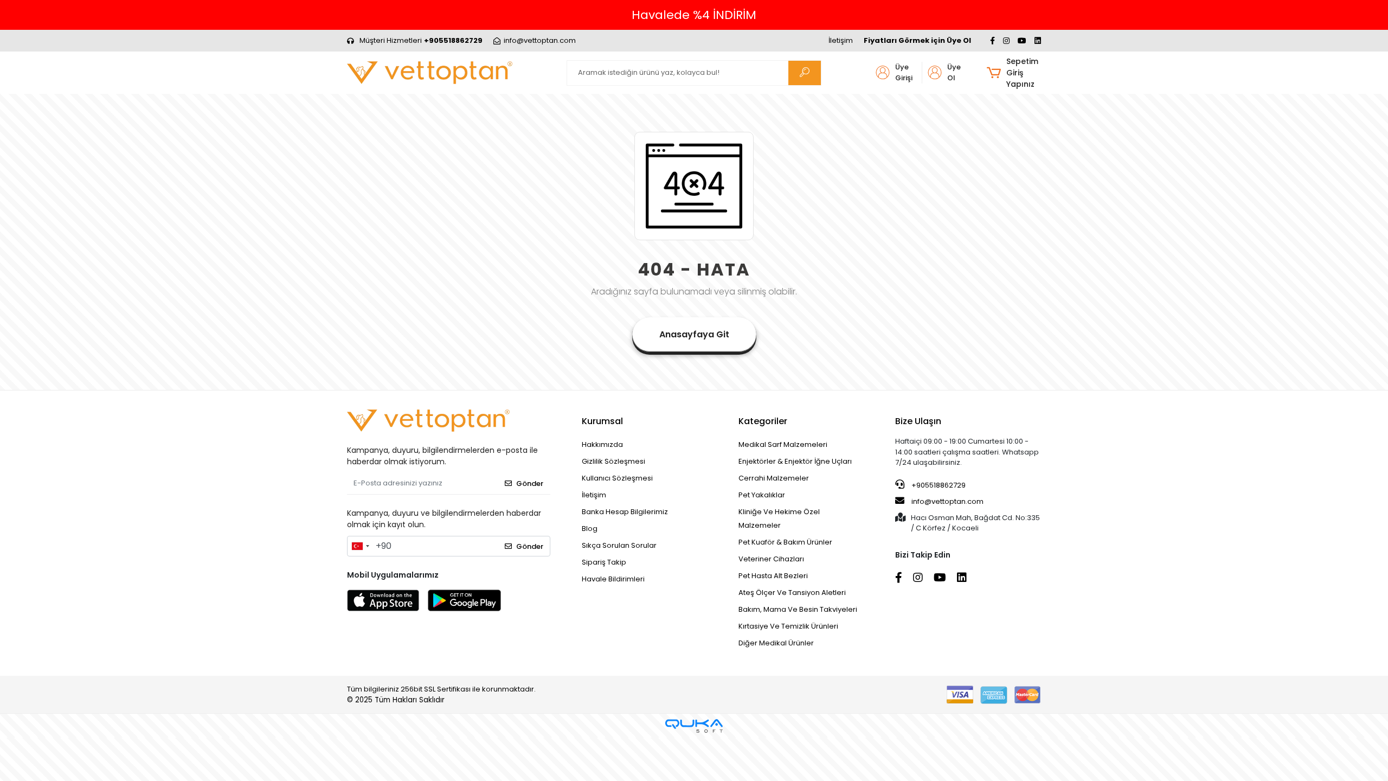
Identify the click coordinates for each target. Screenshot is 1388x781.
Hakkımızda (602, 444)
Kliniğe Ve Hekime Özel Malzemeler (779, 518)
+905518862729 (938, 485)
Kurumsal (602, 421)
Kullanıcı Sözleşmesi (617, 478)
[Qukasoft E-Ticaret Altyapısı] (694, 726)
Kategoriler (762, 421)
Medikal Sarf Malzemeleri (782, 444)
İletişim (840, 40)
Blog (589, 528)
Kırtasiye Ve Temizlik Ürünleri (788, 626)
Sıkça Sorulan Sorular (619, 545)
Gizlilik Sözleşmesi (613, 461)
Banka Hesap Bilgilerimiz (625, 512)
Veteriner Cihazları (771, 559)
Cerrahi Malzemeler (773, 478)
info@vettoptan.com (947, 501)
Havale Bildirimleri (613, 579)
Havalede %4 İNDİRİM (694, 15)
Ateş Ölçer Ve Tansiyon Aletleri (792, 592)
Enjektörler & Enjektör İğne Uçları (795, 461)
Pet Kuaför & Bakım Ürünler (785, 542)
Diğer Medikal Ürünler (776, 643)
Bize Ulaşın (918, 421)
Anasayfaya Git (694, 334)
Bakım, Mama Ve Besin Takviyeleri (797, 609)
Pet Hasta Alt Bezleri (773, 576)
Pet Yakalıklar (761, 495)
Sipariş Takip (604, 562)
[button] (1013, 73)
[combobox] (360, 546)
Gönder (529, 483)
